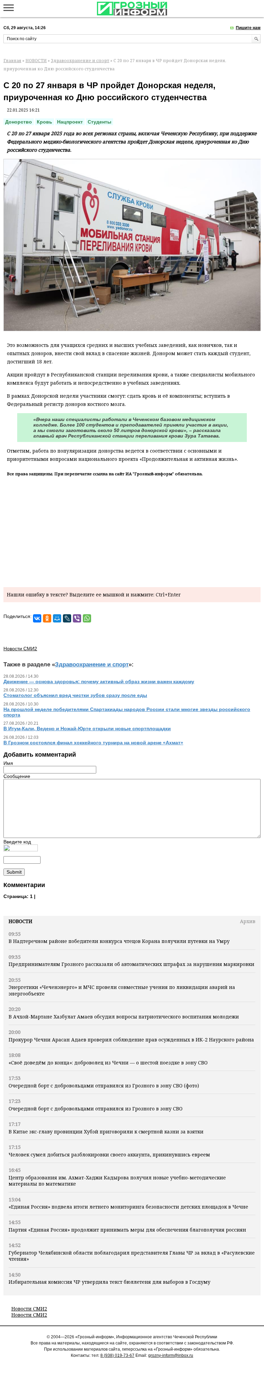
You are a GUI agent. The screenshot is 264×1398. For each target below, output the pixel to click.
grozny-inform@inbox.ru (170, 1355)
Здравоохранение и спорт (80, 60)
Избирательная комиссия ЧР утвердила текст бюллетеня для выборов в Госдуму (109, 1282)
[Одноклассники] (47, 618)
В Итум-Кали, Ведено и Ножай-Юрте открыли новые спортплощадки (87, 728)
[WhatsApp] (87, 618)
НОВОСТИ (36, 60)
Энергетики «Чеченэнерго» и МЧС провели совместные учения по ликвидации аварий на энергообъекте (122, 990)
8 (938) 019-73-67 (117, 1355)
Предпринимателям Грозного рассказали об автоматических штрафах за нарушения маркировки (131, 964)
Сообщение (16, 776)
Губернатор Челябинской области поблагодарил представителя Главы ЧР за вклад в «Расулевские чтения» (132, 1255)
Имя (8, 763)
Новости (20, 921)
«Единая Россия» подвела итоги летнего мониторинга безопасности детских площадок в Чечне (128, 1206)
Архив (247, 921)
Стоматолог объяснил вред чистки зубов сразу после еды (75, 695)
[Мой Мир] (57, 618)
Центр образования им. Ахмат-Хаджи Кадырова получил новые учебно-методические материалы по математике (117, 1180)
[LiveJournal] (67, 618)
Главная (12, 60)
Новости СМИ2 (29, 1308)
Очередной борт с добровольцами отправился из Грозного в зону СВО (96, 1108)
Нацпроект (70, 122)
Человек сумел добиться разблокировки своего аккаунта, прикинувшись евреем (109, 1154)
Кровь (44, 122)
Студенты (99, 122)
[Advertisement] (132, 530)
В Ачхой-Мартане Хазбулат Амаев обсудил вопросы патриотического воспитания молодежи (124, 1016)
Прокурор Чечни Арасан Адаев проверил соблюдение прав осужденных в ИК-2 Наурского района (131, 1039)
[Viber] (77, 618)
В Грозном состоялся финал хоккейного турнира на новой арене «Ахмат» (93, 742)
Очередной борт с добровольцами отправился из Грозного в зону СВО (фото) (104, 1085)
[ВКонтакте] (37, 618)
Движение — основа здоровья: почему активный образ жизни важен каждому (98, 681)
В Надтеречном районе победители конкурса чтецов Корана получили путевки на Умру (119, 941)
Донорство (18, 122)
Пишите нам (248, 27)
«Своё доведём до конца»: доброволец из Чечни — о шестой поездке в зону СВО (108, 1062)
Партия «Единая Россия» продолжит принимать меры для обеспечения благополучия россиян (127, 1229)
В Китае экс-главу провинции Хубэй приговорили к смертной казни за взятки (106, 1131)
